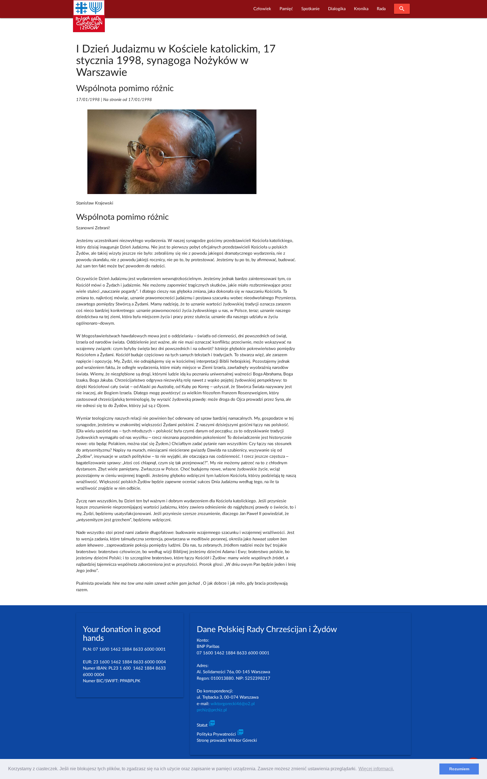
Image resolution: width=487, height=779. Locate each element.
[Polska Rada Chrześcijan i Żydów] (89, 19)
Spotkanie (310, 9)
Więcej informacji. (376, 768)
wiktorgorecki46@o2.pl (233, 704)
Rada (381, 9)
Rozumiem (459, 769)
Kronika (361, 9)
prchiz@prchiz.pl (212, 710)
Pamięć (286, 9)
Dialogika (337, 9)
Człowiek (262, 9)
